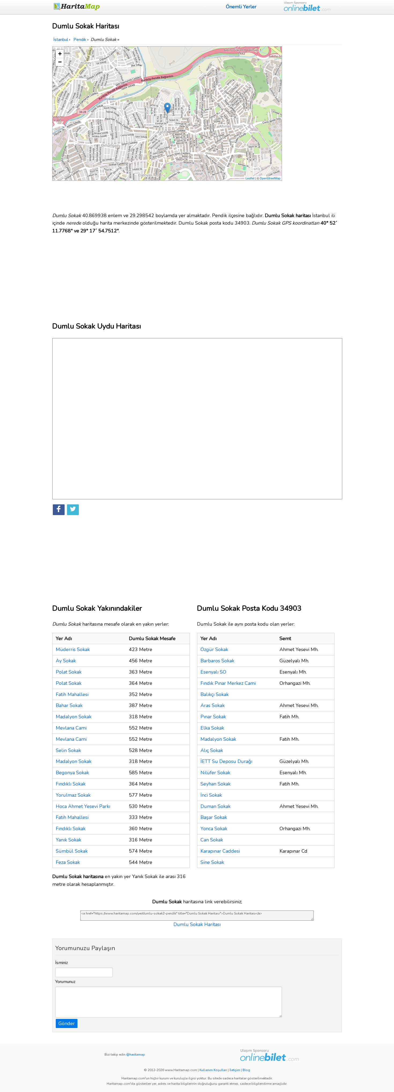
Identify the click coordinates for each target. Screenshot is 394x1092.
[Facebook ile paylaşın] (59, 509)
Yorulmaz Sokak (73, 795)
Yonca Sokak (213, 828)
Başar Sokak (213, 817)
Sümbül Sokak (72, 851)
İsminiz (61, 963)
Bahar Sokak (69, 705)
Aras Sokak (212, 705)
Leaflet (250, 178)
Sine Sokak (212, 862)
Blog (246, 1070)
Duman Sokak (215, 806)
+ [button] (60, 53)
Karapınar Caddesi (220, 851)
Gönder (66, 1023)
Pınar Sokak (213, 716)
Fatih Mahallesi (72, 694)
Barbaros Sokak (217, 661)
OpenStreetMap (270, 178)
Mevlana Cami (71, 728)
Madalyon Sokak (73, 716)
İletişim (234, 1070)
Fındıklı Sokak (71, 784)
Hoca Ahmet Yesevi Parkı (83, 806)
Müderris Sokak (73, 649)
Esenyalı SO (213, 672)
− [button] (60, 62)
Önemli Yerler (241, 6)
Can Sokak (211, 840)
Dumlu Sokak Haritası (197, 924)
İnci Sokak (211, 795)
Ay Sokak (66, 661)
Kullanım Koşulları (213, 1070)
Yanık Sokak (68, 840)
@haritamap (135, 1054)
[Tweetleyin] (73, 509)
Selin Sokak (68, 750)
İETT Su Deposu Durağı (226, 761)
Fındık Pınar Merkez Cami (228, 683)
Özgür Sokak (214, 649)
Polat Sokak (68, 672)
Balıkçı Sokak (214, 694)
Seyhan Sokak (215, 784)
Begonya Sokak (72, 772)
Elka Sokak (212, 728)
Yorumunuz (65, 982)
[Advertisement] (312, 126)
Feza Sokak (68, 862)
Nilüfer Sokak (215, 772)
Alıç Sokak (211, 750)
